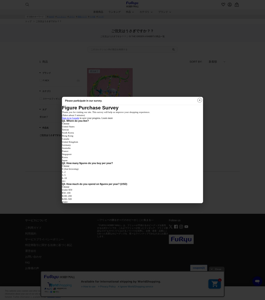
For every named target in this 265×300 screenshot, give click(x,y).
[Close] (200, 100)
